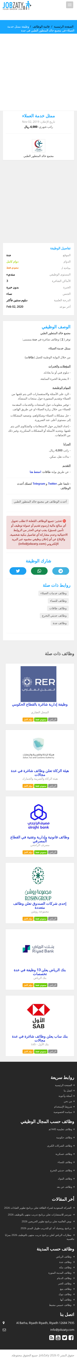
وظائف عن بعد (64, 1186)
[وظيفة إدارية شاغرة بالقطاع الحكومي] (38, 701)
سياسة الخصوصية (63, 1112)
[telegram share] (60, 571)
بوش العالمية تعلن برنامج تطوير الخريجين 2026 (47, 1221)
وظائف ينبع (66, 1288)
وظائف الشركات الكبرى (59, 1145)
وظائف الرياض (64, 1256)
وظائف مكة (65, 1267)
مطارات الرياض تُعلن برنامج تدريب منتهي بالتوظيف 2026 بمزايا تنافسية (39, 1237)
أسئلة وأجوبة (65, 1096)
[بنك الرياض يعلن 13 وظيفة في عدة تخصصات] (38, 966)
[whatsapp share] (39, 571)
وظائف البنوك (65, 1178)
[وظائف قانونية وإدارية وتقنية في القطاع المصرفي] (38, 834)
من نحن (68, 1101)
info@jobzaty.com (62, 1330)
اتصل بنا (68, 1090)
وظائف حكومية (64, 1137)
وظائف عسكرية (64, 1154)
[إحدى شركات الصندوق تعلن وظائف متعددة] (38, 900)
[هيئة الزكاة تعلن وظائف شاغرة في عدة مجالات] (38, 767)
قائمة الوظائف (41, 26)
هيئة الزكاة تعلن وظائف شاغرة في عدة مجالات (40, 773)
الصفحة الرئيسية (63, 26)
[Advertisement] (38, 72)
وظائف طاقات (58, 608)
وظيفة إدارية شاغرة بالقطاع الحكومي (40, 704)
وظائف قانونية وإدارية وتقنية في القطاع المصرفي (39, 839)
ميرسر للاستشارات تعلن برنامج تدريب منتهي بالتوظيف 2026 (40, 1214)
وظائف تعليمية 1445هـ (60, 1129)
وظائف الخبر (65, 1283)
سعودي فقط (40, 719)
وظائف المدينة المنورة (60, 1272)
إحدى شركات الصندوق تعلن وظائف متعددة (39, 905)
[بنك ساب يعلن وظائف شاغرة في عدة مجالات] (38, 1033)
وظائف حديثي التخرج (54, 615)
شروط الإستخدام (63, 1106)
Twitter (52, 483)
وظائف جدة (60, 623)
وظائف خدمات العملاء (53, 593)
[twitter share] (17, 571)
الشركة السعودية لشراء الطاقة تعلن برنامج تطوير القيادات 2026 (38, 1207)
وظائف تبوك (65, 1294)
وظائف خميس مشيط (60, 1305)
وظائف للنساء (58, 600)
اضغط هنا (35, 471)
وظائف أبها (66, 1299)
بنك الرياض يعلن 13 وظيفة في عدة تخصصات (40, 972)
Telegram (39, 483)
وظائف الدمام (64, 1278)
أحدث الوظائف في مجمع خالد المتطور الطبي (40, 501)
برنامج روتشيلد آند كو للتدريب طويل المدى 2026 (46, 1228)
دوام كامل (28, 719)
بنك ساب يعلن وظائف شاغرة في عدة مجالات (40, 1038)
